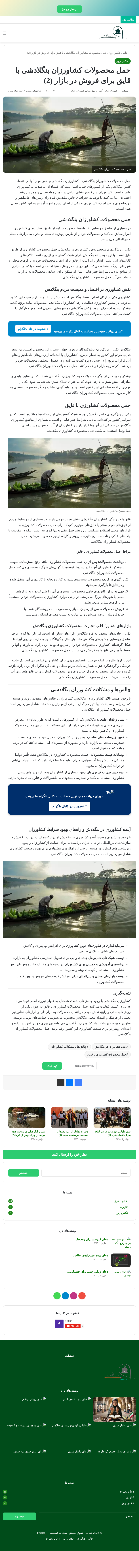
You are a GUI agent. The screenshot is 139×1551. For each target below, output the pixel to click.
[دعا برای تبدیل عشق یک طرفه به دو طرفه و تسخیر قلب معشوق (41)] (114, 1462)
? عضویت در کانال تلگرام (33, 328)
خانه (126, 52)
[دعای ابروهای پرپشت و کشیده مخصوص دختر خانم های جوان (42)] (24, 1435)
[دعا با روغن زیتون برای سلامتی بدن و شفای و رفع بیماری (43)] (69, 1435)
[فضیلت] (113, 33)
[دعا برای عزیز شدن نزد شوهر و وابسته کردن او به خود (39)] (24, 1462)
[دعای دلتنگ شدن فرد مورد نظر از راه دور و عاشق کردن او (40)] (69, 1462)
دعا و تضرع (121, 1201)
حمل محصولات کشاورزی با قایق (106, 1054)
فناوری (124, 1207)
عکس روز (115, 52)
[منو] (4, 34)
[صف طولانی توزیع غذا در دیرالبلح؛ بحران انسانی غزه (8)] (112, 1117)
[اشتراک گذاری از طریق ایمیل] (60, 1082)
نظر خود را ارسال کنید (69, 1154)
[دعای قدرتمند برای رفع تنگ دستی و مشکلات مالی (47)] (121, 1244)
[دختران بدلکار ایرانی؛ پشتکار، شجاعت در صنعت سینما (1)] (69, 1117)
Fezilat (41, 1532)
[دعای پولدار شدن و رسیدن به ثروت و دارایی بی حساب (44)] (114, 1435)
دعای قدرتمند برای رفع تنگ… (90, 1239)
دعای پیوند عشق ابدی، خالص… (89, 1255)
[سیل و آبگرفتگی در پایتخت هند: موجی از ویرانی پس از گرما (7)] (26, 1117)
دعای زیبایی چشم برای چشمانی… (87, 1271)
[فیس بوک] (78, 1082)
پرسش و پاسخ (69, 9)
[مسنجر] (69, 1082)
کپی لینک (52, 1065)
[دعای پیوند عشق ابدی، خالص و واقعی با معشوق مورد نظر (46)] (121, 1260)
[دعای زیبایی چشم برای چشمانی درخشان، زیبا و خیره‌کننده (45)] (121, 1276)
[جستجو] (134, 34)
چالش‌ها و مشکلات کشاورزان (69, 1046)
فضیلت (125, 90)
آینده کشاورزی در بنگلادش (110, 1046)
